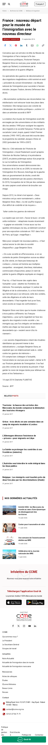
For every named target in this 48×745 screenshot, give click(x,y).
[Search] (9, 4)
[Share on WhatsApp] (37, 45)
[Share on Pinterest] (15, 45)
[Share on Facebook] (5, 45)
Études (5, 680)
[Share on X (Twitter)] (10, 45)
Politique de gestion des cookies (4, 732)
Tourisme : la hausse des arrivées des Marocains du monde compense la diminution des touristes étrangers (23, 408)
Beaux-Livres (7, 688)
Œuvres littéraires (9, 684)
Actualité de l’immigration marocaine (16, 666)
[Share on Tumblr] (26, 45)
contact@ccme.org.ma (15, 709)
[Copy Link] (43, 45)
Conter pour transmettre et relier (31, 524)
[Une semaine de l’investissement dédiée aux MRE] (9, 541)
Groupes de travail (9, 649)
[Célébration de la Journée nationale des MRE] (9, 554)
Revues (5, 692)
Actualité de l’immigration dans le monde (18, 662)
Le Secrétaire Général (10, 645)
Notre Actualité (8, 659)
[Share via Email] (32, 45)
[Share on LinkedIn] (21, 45)
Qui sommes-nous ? (10, 637)
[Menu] (4, 4)
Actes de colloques (9, 676)
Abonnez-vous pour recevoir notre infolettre (24, 579)
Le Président (7, 641)
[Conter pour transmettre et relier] (9, 527)
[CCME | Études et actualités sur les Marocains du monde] (24, 4)
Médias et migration (11, 39)
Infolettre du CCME (24, 572)
